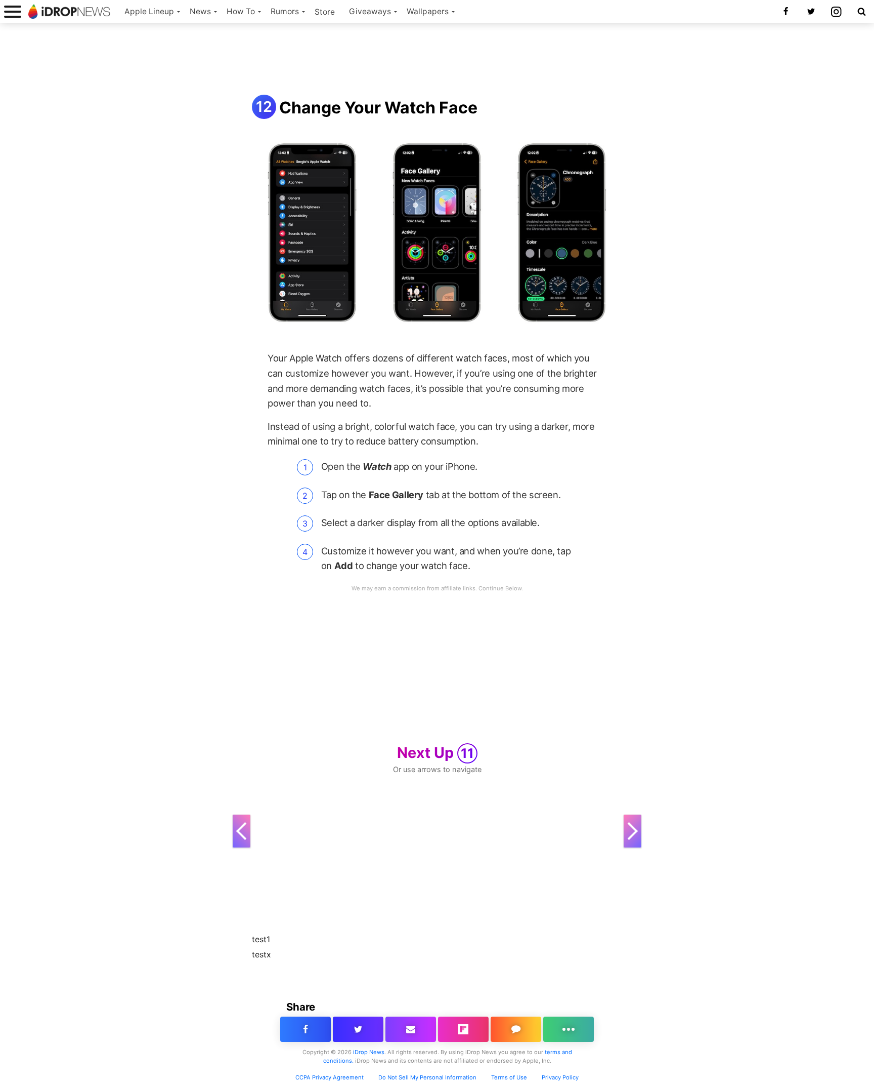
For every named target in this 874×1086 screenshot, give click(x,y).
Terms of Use (509, 1077)
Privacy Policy (560, 1077)
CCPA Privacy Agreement (329, 1077)
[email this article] (410, 1029)
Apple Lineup (149, 11)
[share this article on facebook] (305, 1029)
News (200, 11)
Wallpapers (428, 11)
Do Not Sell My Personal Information (427, 1077)
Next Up (435, 752)
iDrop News (368, 1052)
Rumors (285, 11)
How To (241, 11)
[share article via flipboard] (463, 1029)
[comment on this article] (516, 1029)
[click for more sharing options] (568, 1029)
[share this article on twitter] (358, 1029)
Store (325, 12)
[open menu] (12, 11)
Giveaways (370, 11)
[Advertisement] (437, 60)
